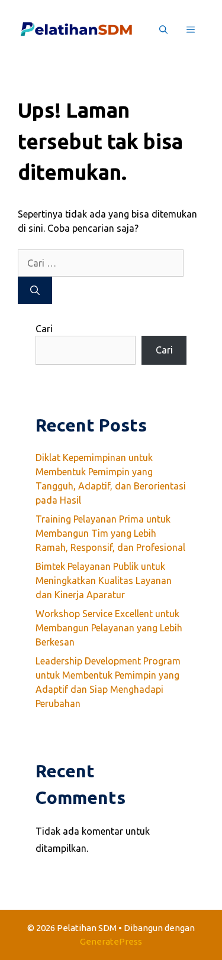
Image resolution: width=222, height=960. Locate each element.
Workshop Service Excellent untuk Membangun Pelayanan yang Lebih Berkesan (109, 627)
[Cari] (35, 290)
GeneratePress (111, 941)
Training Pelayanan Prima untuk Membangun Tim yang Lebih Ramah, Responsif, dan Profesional (110, 533)
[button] (163, 29)
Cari (44, 328)
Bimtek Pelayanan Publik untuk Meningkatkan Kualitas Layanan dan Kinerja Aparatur (104, 580)
